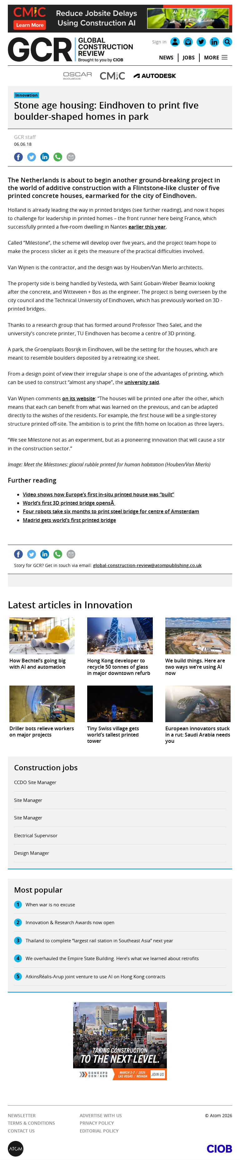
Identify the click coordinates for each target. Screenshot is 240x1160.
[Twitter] (201, 42)
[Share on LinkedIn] (44, 157)
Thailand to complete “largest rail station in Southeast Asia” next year (99, 940)
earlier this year (147, 226)
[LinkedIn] (214, 42)
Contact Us (21, 1131)
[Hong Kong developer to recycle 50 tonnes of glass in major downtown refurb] (119, 635)
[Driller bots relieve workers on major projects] (42, 704)
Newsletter (22, 1115)
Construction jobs (46, 767)
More (211, 57)
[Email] (188, 42)
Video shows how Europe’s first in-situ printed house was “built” (98, 494)
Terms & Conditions (31, 1123)
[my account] (175, 42)
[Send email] (71, 157)
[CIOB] (176, 1149)
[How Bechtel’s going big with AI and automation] (42, 635)
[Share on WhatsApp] (57, 157)
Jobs (189, 57)
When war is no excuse (50, 904)
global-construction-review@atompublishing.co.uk (147, 565)
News (166, 57)
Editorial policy (99, 1131)
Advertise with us (101, 1115)
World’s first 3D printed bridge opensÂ (69, 502)
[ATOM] (64, 1149)
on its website (78, 398)
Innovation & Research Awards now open (70, 922)
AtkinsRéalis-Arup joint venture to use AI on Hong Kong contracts (95, 976)
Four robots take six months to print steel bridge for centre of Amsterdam (111, 511)
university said (141, 382)
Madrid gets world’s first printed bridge (69, 520)
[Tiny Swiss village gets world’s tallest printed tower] (119, 704)
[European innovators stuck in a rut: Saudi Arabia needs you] (198, 704)
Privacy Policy (97, 1123)
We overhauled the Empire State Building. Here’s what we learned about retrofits (112, 958)
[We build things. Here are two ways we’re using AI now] (198, 635)
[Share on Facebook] (18, 157)
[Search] (227, 42)
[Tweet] (31, 157)
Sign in (159, 42)
